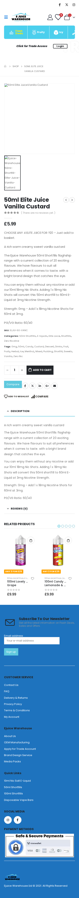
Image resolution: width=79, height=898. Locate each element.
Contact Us (11, 685)
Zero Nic (18, 356)
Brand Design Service (18, 755)
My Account (11, 717)
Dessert (49, 346)
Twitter (32, 386)
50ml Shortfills (27, 336)
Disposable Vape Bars (18, 800)
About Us (10, 736)
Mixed (38, 351)
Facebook (25, 386)
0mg (14, 346)
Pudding (48, 351)
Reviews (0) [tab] (19, 509)
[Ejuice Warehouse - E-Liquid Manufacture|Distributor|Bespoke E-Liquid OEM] (21, 17)
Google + (47, 386)
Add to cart (42, 370)
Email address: (13, 636)
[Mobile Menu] (7, 17)
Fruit (65, 346)
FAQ (6, 691)
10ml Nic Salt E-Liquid (17, 781)
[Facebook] (60, 5)
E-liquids (42, 336)
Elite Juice (54, 336)
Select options (30, 540)
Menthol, (29, 351)
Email (54, 386)
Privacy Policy (13, 704)
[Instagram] (74, 5)
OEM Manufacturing (17, 742)
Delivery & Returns (16, 698)
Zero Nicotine (11, 340)
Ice (21, 351)
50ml (21, 346)
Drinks (58, 346)
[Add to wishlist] (32, 578)
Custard (39, 346)
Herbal (15, 351)
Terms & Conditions (17, 710)
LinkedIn (40, 386)
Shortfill (58, 351)
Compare (12, 384)
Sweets (68, 351)
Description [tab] (20, 411)
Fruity (7, 351)
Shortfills (66, 336)
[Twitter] (67, 5)
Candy (29, 346)
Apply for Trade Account (20, 749)
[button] (59, 526)
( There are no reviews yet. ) (38, 213)
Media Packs (12, 761)
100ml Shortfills (15, 578)
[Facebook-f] (17, 820)
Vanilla (8, 356)
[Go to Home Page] (5, 66)
